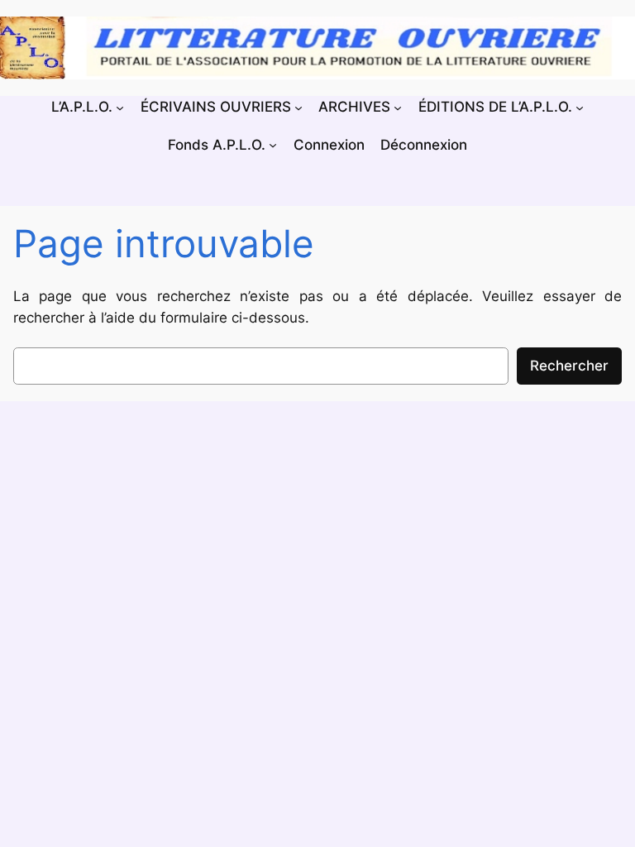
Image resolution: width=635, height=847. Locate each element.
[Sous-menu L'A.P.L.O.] (120, 107)
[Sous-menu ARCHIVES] (398, 107)
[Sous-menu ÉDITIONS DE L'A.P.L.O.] (579, 107)
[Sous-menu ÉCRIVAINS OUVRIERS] (298, 107)
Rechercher (569, 365)
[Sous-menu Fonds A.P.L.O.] (273, 144)
